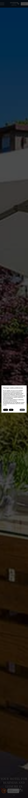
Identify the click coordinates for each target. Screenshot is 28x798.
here (9, 402)
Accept (5, 409)
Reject (11, 409)
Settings (22, 409)
